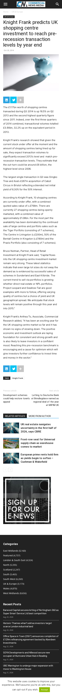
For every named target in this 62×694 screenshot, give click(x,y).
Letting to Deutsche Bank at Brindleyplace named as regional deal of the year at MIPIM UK (45, 400)
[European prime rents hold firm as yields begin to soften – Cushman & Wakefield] (11, 458)
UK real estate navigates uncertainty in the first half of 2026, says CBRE (38, 428)
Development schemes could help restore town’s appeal (16, 398)
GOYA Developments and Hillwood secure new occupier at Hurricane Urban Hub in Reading (26, 654)
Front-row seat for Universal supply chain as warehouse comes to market (38, 443)
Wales (6, 588)
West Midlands (11, 593)
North (6, 564)
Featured (8, 555)
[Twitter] (13, 100)
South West (9, 579)
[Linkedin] (6, 100)
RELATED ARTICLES (15, 416)
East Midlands (10, 550)
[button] (5, 4)
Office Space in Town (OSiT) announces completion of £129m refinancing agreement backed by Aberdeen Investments (31, 639)
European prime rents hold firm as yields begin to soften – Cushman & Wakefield (39, 458)
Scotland (7, 569)
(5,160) (14, 550)
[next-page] (10, 470)
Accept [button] (44, 689)
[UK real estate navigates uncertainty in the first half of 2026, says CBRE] (11, 428)
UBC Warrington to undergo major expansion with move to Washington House (28, 667)
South (6, 574)
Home (6, 11)
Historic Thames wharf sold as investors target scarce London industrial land (27, 625)
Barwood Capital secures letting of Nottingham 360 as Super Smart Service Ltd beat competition (31, 612)
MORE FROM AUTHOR (40, 416)
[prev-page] (5, 470)
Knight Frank (17, 378)
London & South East (14, 560)
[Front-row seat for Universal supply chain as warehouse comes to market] (11, 443)
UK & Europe (17, 11)
